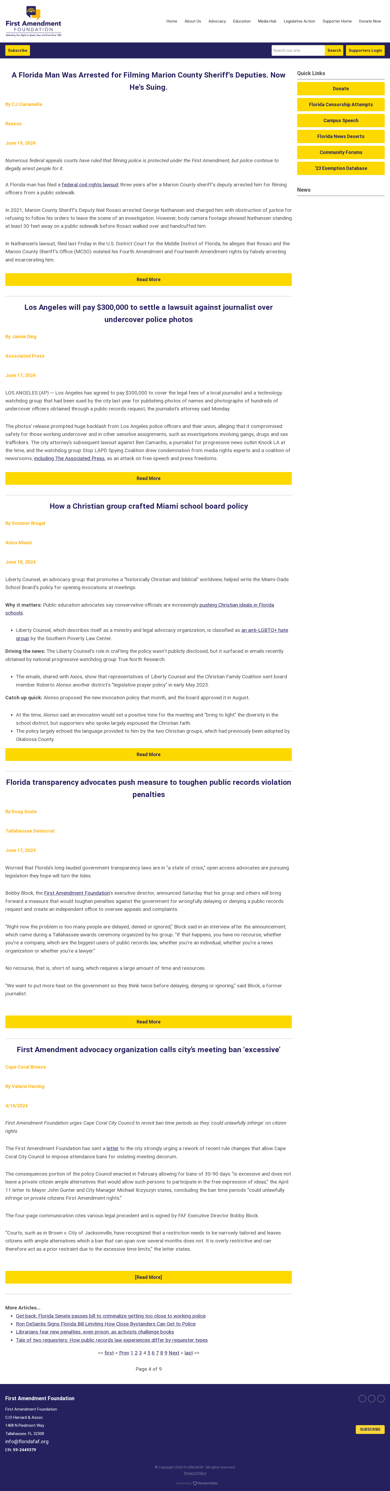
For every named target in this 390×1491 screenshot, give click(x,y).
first (109, 1353)
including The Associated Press (69, 458)
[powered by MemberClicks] (195, 1484)
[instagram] (371, 1398)
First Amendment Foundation (77, 893)
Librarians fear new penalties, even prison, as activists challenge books (95, 1332)
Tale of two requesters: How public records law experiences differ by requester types (112, 1340)
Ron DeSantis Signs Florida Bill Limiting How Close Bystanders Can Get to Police (106, 1324)
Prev (124, 1353)
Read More (149, 279)
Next (174, 1353)
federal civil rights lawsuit (90, 185)
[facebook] (362, 1398)
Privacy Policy (195, 1473)
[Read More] (148, 1277)
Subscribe (17, 50)
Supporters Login (365, 50)
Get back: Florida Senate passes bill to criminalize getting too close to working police (111, 1316)
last (189, 1353)
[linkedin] (381, 1398)
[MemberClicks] (33, 21)
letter (113, 1148)
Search (334, 50)
